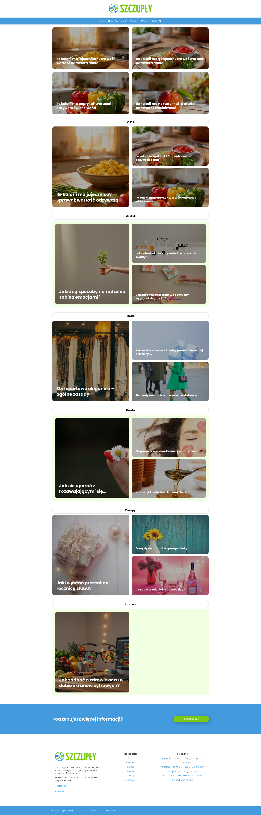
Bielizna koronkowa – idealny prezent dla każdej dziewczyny (169, 352)
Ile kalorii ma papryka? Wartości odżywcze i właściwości (83, 105)
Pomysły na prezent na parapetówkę (161, 548)
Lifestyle (113, 20)
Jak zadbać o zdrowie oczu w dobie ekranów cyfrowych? (91, 682)
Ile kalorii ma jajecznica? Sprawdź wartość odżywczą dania (84, 61)
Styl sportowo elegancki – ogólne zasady (85, 391)
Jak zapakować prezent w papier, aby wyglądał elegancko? (162, 296)
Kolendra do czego (182, 780)
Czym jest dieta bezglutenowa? (182, 771)
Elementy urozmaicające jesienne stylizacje (166, 395)
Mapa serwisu (90, 810)
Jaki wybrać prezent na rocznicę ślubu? (82, 585)
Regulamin (111, 810)
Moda (124, 20)
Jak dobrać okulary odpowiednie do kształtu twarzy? (167, 255)
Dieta (103, 20)
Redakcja (61, 786)
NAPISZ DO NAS (191, 719)
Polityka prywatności (63, 810)
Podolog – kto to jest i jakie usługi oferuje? (183, 766)
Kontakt (60, 791)
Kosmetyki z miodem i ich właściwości (162, 492)
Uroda (134, 20)
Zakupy (145, 20)
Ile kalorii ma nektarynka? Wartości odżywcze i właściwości (166, 105)
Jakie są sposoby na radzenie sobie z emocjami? (92, 294)
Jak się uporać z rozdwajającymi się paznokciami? (81, 488)
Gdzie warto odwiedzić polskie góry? (182, 775)
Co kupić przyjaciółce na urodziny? (160, 589)
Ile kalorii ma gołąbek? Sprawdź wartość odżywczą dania (170, 61)
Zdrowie (156, 20)
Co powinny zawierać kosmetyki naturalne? (166, 451)
